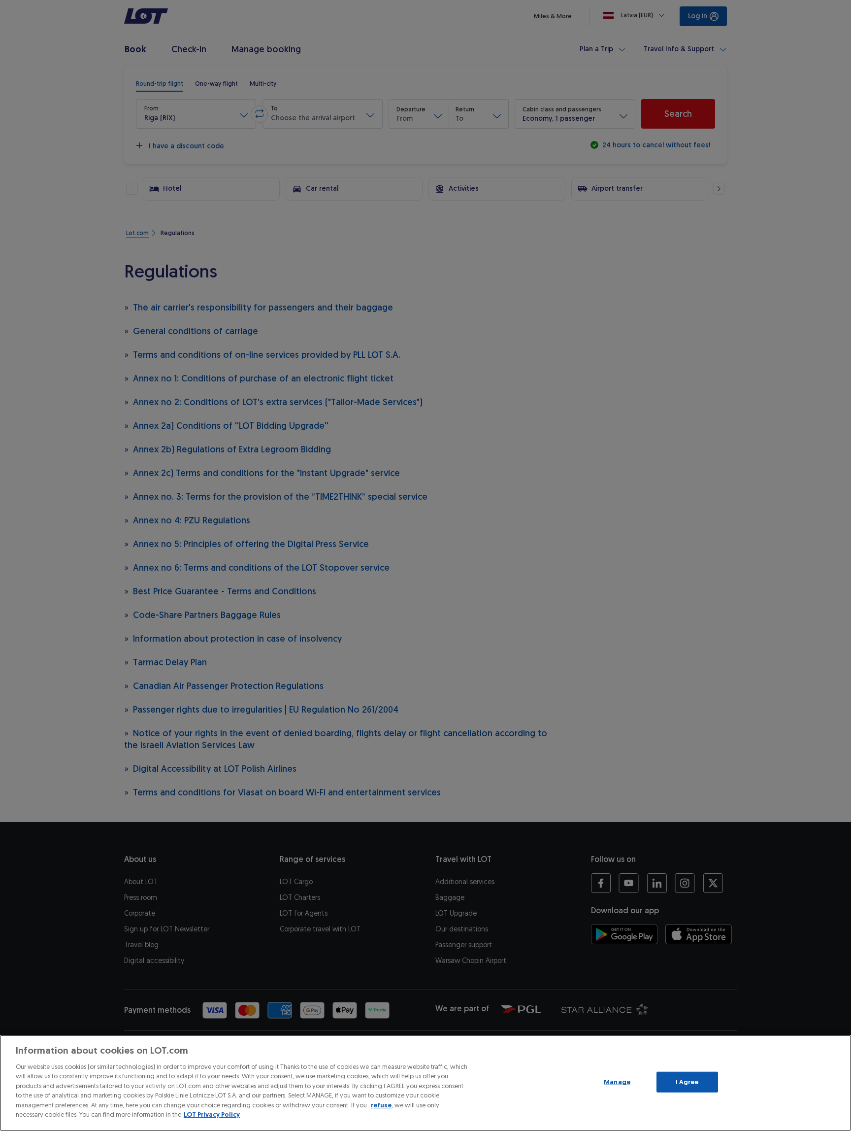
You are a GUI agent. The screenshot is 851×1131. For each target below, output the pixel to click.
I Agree (687, 1082)
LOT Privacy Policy (212, 1114)
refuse (381, 1105)
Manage (617, 1082)
